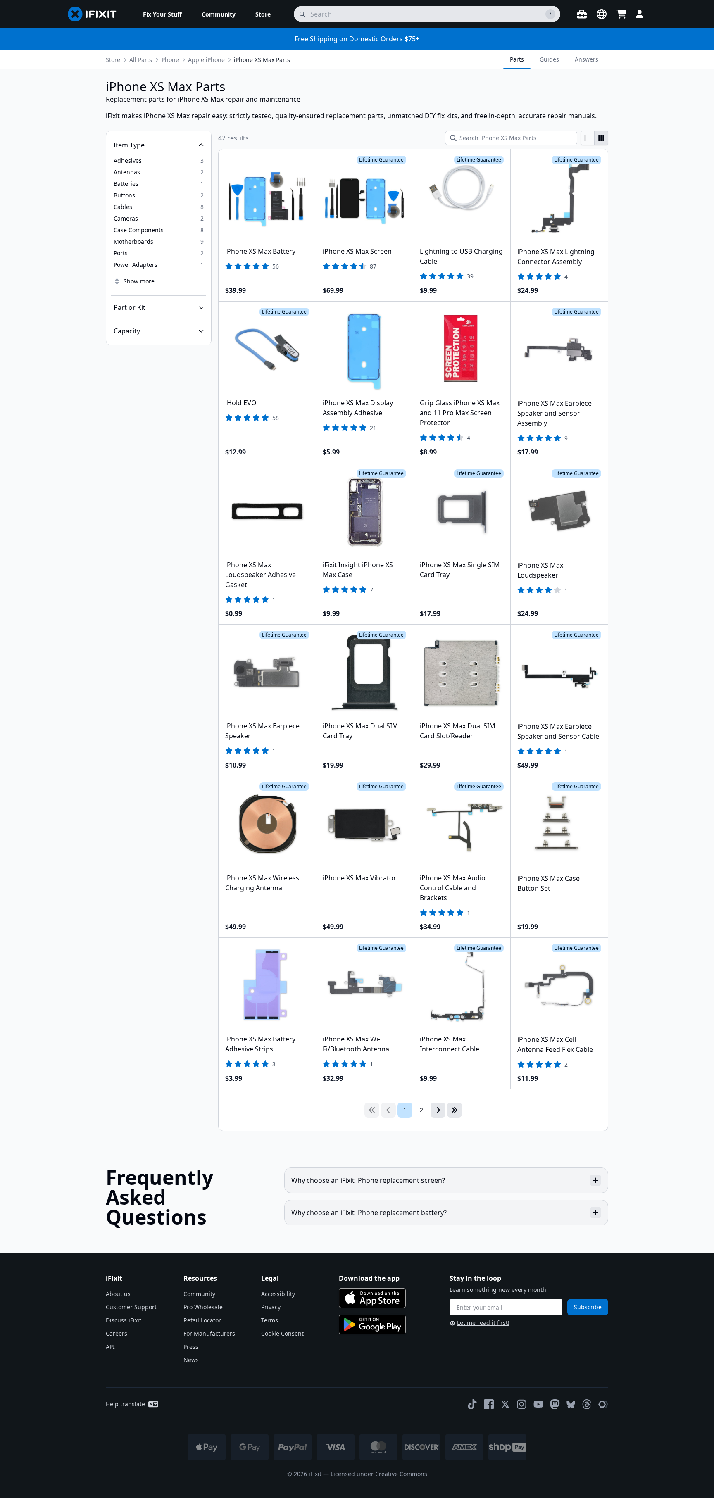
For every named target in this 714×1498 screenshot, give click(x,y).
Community (199, 1294)
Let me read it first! (483, 1323)
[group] (594, 138)
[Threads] (587, 1404)
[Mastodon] (555, 1404)
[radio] (588, 138)
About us (118, 1294)
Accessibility (278, 1294)
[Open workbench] (582, 14)
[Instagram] (522, 1404)
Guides (549, 59)
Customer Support (131, 1307)
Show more (139, 281)
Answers (586, 59)
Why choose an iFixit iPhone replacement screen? (368, 1180)
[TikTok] (472, 1404)
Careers (116, 1333)
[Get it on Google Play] (372, 1324)
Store (113, 60)
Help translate (125, 1404)
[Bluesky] (570, 1404)
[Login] (639, 14)
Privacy (271, 1307)
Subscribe (588, 1307)
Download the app (369, 1278)
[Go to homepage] (95, 14)
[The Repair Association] (603, 1404)
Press (190, 1347)
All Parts (140, 60)
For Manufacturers (209, 1333)
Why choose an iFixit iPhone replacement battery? (369, 1212)
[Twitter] (505, 1404)
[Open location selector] (601, 14)
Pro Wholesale (203, 1307)
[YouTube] (538, 1404)
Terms (269, 1320)
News (191, 1360)
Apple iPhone (206, 60)
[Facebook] (489, 1404)
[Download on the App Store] (372, 1298)
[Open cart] (621, 14)
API (110, 1347)
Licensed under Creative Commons (379, 1474)
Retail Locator (202, 1320)
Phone (170, 60)
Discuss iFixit (123, 1320)
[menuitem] (162, 14)
